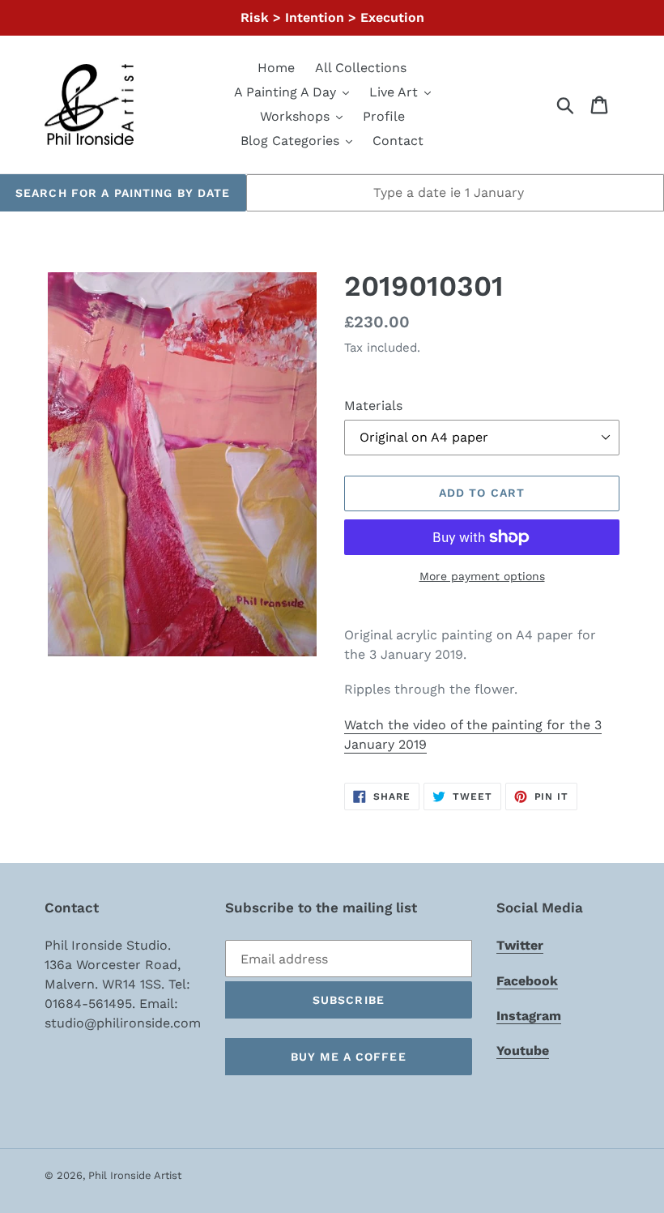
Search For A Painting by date (122, 192)
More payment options (482, 576)
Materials (373, 405)
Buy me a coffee (348, 1056)
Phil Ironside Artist (134, 1175)
